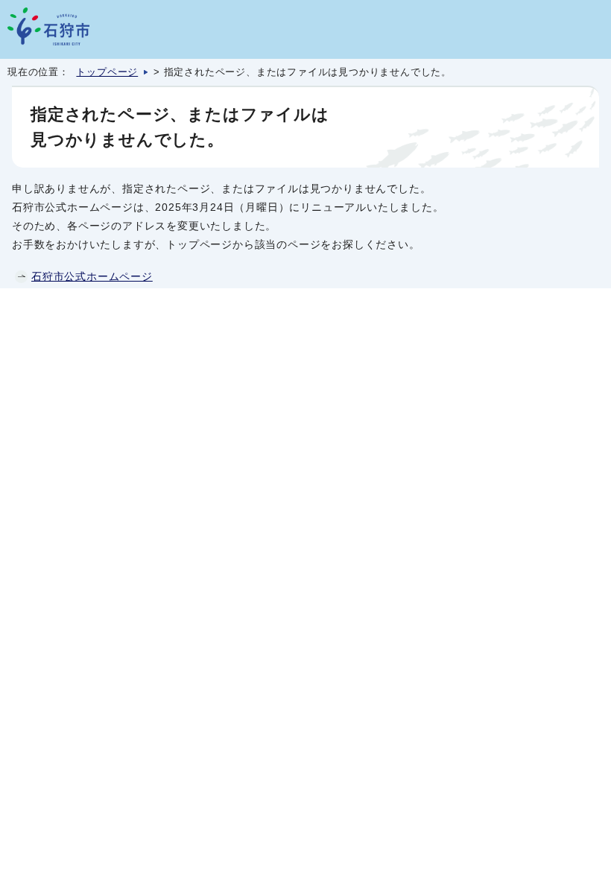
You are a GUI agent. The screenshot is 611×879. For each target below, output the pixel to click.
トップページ (107, 72)
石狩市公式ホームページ (92, 276)
